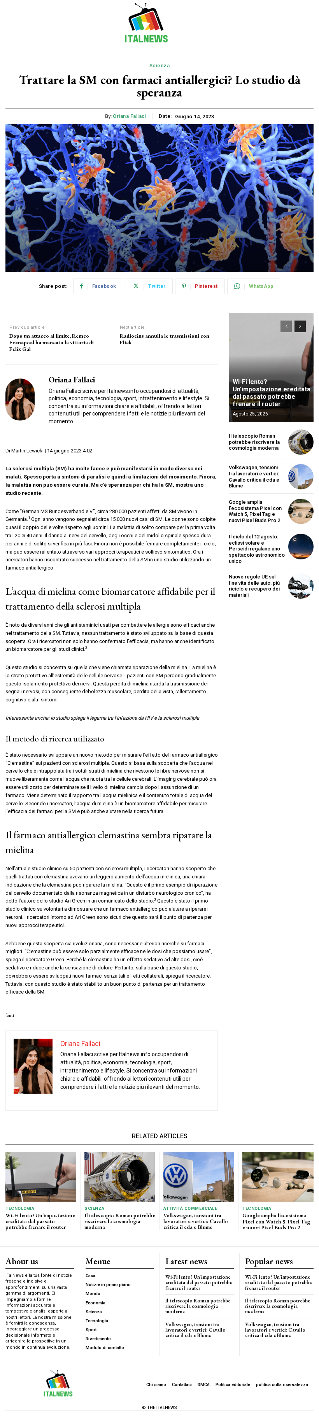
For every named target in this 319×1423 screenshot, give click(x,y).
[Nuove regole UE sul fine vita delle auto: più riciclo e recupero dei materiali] (301, 586)
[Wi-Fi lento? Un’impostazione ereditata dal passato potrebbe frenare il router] (271, 367)
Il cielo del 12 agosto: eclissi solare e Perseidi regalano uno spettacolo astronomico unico (257, 549)
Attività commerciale (190, 1208)
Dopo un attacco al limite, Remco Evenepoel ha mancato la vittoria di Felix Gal (51, 342)
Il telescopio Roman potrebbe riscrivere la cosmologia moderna (254, 442)
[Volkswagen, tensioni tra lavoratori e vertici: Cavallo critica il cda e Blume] (301, 476)
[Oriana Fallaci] (24, 399)
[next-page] (300, 326)
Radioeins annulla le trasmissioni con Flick (164, 339)
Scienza (159, 65)
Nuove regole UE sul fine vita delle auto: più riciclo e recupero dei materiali (254, 586)
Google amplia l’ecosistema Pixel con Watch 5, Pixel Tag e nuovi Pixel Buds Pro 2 (255, 511)
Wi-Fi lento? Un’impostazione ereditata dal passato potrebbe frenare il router (271, 393)
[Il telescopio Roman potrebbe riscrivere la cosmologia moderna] (301, 442)
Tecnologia (19, 1208)
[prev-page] (286, 326)
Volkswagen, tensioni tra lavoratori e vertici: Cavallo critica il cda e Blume (254, 476)
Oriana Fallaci (129, 116)
